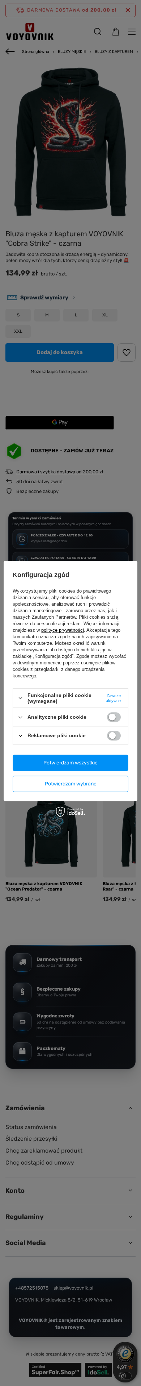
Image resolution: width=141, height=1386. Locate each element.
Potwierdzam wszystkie (70, 763)
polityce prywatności (62, 630)
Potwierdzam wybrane (71, 784)
